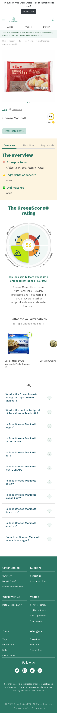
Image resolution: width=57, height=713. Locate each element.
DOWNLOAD (28, 12)
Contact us (35, 576)
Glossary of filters (39, 581)
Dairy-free (35, 639)
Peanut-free (36, 650)
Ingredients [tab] (47, 145)
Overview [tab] (9, 145)
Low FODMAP (8, 655)
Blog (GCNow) (9, 581)
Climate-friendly (38, 605)
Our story (7, 576)
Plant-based (36, 621)
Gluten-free (8, 644)
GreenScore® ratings (12, 586)
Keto (4, 650)
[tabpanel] (28, 173)
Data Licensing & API (12, 605)
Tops (4, 109)
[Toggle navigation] (4, 20)
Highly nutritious (38, 610)
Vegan (5, 639)
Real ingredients (14, 131)
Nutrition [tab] (28, 145)
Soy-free (34, 644)
